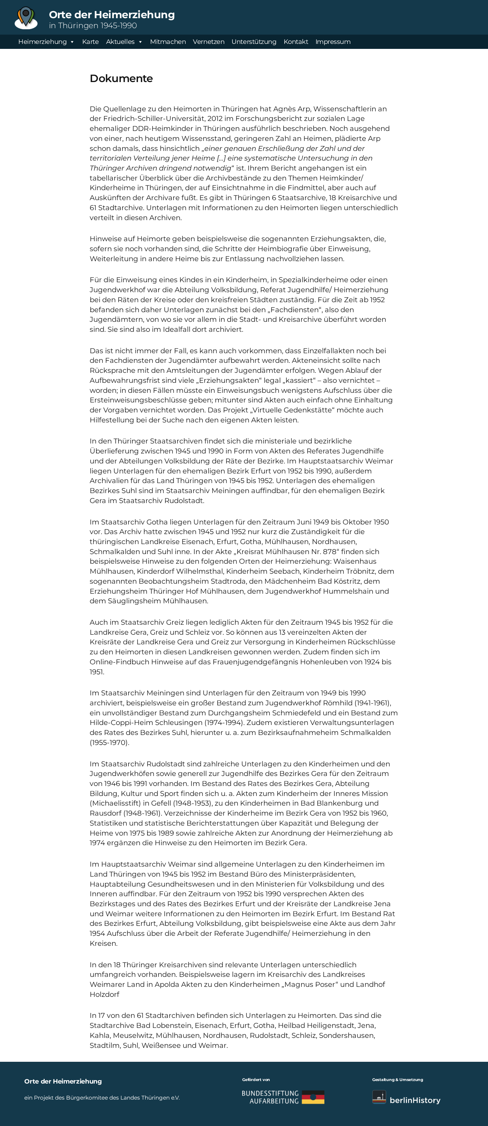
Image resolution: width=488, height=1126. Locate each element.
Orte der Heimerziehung (112, 14)
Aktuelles (120, 42)
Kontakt (296, 42)
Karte (90, 42)
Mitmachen (168, 42)
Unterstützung (253, 42)
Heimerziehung (42, 42)
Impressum (333, 42)
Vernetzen (208, 42)
